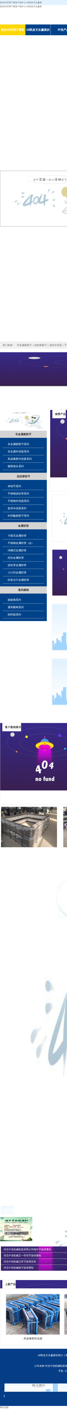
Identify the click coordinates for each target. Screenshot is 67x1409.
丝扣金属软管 (16, 557)
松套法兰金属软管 (18, 579)
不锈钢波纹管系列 (18, 493)
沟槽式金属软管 (17, 550)
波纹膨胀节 (40, 345)
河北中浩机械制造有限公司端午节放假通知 (27, 1249)
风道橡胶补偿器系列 (20, 458)
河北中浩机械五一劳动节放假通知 (22, 1255)
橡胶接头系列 (16, 466)
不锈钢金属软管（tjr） (21, 542)
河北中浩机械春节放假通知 (19, 1267)
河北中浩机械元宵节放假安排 (20, 1261)
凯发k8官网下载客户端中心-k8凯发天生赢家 (21, 6)
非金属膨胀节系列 (18, 444)
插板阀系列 (14, 599)
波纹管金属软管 (17, 565)
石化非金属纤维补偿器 (31, 811)
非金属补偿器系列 (18, 451)
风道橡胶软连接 (33, 1338)
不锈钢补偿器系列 (18, 500)
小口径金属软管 (17, 572)
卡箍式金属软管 (17, 535)
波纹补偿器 (55, 345)
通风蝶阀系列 (16, 607)
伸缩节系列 (14, 486)
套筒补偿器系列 (17, 508)
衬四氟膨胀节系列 (18, 515)
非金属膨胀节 (24, 345)
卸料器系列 (14, 614)
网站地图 (4, 1407)
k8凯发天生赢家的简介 (50, 1355)
